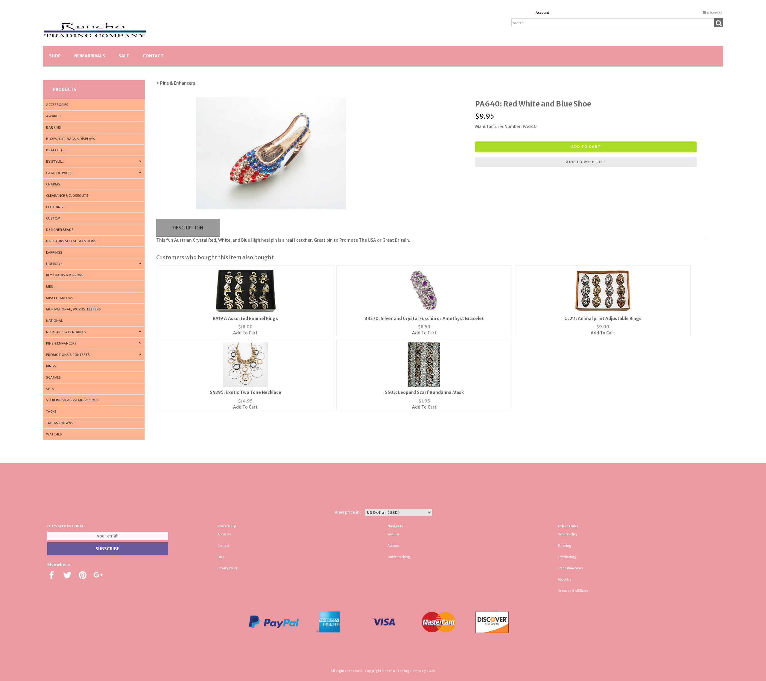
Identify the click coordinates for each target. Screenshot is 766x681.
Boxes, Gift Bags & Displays (70, 139)
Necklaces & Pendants (66, 332)
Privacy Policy (228, 568)
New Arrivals (89, 56)
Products (64, 89)
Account (542, 12)
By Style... (55, 161)
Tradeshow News (570, 568)
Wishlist (393, 534)
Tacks (51, 411)
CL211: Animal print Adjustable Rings (603, 318)
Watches (54, 434)
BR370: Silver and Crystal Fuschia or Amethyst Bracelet (424, 318)
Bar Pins (53, 127)
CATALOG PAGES (59, 173)
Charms (53, 184)
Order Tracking (398, 557)
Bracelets (55, 150)
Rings (51, 366)
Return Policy (567, 534)
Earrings (54, 252)
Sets (50, 389)
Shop (55, 56)
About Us (224, 534)
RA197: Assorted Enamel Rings (245, 318)
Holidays (54, 264)
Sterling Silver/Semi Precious (72, 400)
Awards (53, 116)
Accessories (57, 105)
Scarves (53, 377)
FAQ (221, 557)
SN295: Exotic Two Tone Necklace (245, 392)
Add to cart (586, 146)
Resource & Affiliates (573, 591)
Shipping (564, 546)
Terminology (567, 557)
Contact (153, 56)
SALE (123, 56)
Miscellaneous (59, 298)
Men (49, 286)
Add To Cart (245, 333)
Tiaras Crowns (59, 423)
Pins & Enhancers (61, 343)
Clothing (54, 207)
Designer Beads (60, 230)
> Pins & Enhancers (175, 83)
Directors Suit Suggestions (71, 241)
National (54, 321)
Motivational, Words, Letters (73, 309)
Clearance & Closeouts (67, 196)
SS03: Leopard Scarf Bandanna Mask (424, 392)
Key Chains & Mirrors (64, 275)
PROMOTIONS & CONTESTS (68, 355)
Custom (53, 218)
